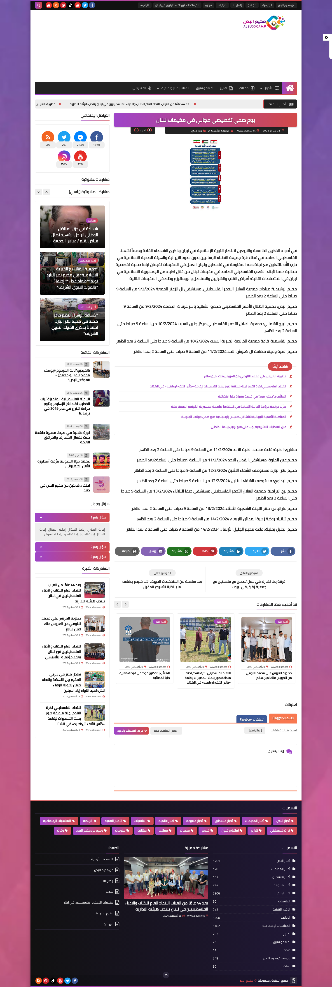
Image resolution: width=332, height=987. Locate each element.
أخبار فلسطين (224, 821)
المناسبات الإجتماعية (175, 88)
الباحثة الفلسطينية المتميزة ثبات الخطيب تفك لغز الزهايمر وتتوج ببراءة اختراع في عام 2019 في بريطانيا (65, 405)
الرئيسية (267, 5)
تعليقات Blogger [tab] (283, 718)
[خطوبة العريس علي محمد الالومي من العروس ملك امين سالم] (94, 623)
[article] (162, 579)
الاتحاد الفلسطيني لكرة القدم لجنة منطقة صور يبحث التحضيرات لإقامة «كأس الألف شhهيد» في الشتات (218, 386)
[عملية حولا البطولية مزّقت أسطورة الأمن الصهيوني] (101, 461)
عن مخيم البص (286, 5)
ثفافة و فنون (204, 88)
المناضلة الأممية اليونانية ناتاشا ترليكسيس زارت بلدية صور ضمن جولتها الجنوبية (233, 417)
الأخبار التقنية (113, 821)
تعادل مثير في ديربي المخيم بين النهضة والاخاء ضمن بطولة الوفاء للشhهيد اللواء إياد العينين (73, 682)
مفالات (163, 830)
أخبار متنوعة (194, 821)
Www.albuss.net (196, 915)
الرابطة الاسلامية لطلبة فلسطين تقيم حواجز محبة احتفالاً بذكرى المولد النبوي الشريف (74, 324)
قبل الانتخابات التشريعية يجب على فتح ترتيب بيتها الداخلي (248, 427)
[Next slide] (117, 604)
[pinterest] (63, 5)
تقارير (223, 88)
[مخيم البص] (264, 23)
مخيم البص (246, 980)
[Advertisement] (117, 45)
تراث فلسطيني (280, 830)
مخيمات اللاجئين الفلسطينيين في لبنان (177, 5)
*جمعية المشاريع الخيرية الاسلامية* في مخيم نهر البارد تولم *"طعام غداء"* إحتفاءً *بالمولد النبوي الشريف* (72, 232)
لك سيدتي (139, 88)
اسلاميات (140, 821)
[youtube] (78, 5)
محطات (185, 830)
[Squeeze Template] (293, 980)
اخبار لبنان (284, 893)
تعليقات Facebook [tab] (251, 720)
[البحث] (38, 5)
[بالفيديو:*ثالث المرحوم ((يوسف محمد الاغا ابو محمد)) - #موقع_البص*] (101, 369)
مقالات (243, 88)
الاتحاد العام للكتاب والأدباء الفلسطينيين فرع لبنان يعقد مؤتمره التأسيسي (61, 651)
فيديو (208, 5)
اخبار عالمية (166, 821)
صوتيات (222, 5)
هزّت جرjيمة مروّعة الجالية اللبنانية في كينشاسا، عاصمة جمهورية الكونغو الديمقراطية (228, 406)
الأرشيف (144, 5)
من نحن (252, 5)
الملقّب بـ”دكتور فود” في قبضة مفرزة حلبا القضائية (252, 396)
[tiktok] (70, 5)
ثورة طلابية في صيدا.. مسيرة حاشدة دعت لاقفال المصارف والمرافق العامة (62, 437)
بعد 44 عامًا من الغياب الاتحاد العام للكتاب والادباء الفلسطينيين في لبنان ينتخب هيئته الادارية (179, 104)
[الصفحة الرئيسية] (289, 88)
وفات (60, 830)
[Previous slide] (46, 192)
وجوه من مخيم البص (89, 830)
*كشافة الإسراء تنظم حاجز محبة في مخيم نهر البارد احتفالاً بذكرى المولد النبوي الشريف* (74, 278)
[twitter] (85, 5)
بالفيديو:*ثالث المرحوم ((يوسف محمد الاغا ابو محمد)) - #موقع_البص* (67, 375)
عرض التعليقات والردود (130, 730)
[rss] (56, 5)
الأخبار (268, 88)
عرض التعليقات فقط (165, 730)
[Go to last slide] (125, 604)
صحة (287, 950)
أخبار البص (196, 130)
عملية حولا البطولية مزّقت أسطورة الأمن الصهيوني (63, 463)
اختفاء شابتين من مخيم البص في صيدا (65, 487)
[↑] (166, 975)
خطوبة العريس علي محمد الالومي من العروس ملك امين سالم (64, 104)
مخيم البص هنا (103, 913)
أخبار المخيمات (254, 821)
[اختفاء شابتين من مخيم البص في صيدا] (101, 484)
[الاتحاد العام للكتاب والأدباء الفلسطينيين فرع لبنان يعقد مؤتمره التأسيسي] (94, 651)
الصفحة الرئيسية (220, 130)
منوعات (120, 830)
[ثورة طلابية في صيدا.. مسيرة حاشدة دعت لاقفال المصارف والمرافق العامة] (101, 432)
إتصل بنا (237, 5)
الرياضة (88, 821)
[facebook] (92, 5)
